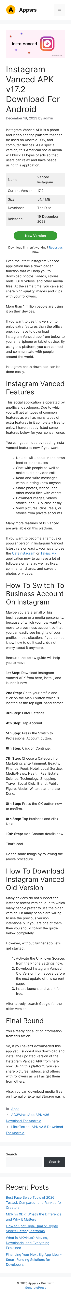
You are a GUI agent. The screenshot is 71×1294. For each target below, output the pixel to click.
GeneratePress (35, 1287)
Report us (56, 247)
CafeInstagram (23, 553)
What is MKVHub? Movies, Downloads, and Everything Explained (27, 1243)
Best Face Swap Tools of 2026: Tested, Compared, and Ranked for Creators (34, 1202)
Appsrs (28, 10)
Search (11, 1154)
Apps (15, 1109)
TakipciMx (48, 553)
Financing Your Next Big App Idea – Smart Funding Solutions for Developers (34, 1260)
